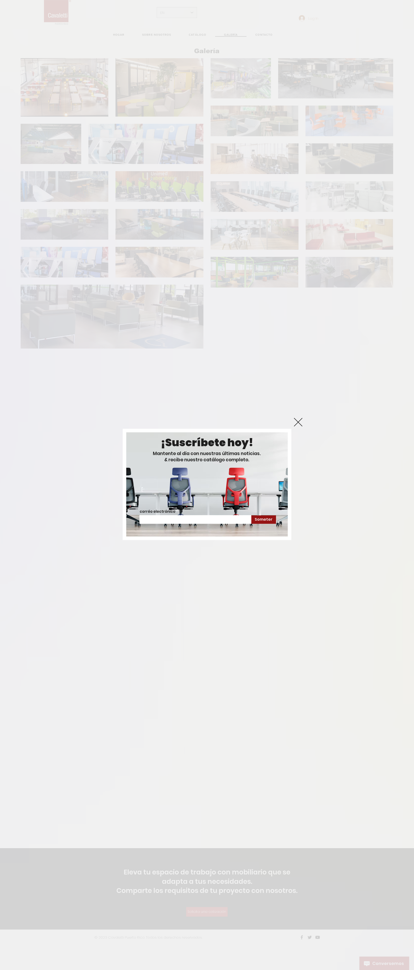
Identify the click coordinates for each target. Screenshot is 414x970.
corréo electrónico (157, 511)
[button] (298, 422)
